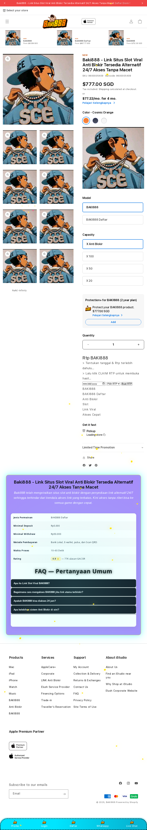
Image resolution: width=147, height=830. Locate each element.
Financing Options (52, 693)
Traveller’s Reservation (56, 706)
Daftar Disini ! (122, 3)
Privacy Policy (83, 700)
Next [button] (142, 3)
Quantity (88, 335)
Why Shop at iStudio (119, 684)
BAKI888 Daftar (97, 219)
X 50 (89, 268)
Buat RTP (127, 383)
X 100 (90, 256)
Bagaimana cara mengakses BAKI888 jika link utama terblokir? (48, 592)
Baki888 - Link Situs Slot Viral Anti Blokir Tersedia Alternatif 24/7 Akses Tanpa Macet (73, 3)
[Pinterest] (96, 466)
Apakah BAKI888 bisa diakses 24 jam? (35, 601)
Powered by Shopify (127, 802)
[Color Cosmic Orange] (86, 120)
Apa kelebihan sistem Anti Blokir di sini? (36, 609)
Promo (15, 825)
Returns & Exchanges (87, 680)
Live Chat (131, 825)
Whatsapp (103, 825)
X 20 (89, 280)
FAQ (76, 693)
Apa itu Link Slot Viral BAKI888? (32, 583)
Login (44, 825)
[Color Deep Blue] (95, 120)
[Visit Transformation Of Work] (113, 187)
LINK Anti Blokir (51, 680)
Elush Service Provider (55, 687)
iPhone (13, 680)
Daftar (73, 825)
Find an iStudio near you (118, 675)
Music (12, 693)
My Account (81, 667)
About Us (112, 667)
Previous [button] (4, 3)
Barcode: (110, 76)
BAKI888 (92, 207)
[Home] (55, 21)
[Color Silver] (104, 120)
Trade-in (46, 700)
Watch (13, 687)
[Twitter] (91, 466)
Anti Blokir (15, 706)
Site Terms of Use (85, 706)
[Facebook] (84, 466)
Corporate (47, 673)
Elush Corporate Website (121, 690)
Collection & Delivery (87, 673)
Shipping (104, 89)
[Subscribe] (64, 793)
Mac (11, 667)
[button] (7, 21)
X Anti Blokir (94, 244)
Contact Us (81, 687)
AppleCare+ (48, 667)
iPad (11, 673)
